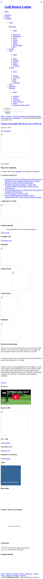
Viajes (11, 84)
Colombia (16, 60)
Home (3, 574)
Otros (14, 79)
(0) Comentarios (6, 131)
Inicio (2, 116)
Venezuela (16, 66)
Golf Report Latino (18, 6)
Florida (15, 62)
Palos (14, 81)
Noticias (7, 17)
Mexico (15, 64)
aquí (21, 549)
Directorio (8, 15)
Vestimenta (16, 83)
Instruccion (12, 26)
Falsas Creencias (18, 101)
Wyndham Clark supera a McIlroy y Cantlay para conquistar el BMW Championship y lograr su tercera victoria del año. (21, 186)
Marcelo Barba (17, 45)
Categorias (8, 18)
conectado (18, 171)
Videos (15, 43)
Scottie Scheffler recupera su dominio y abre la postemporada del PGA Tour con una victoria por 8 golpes (23, 196)
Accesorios (16, 77)
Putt (14, 47)
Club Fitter (16, 100)
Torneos (11, 49)
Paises (11, 51)
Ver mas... (4, 382)
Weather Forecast (7, 482)
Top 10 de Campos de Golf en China (16, 193)
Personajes (12, 86)
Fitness (15, 42)
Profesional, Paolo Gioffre (21, 105)
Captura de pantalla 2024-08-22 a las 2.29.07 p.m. (21, 124)
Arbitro (15, 98)
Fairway (15, 40)
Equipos (11, 67)
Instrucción (28, 574)
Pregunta (23, 575)
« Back (11, 22)
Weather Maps (15, 482)
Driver (15, 38)
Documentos (17, 36)
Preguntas (12, 88)
